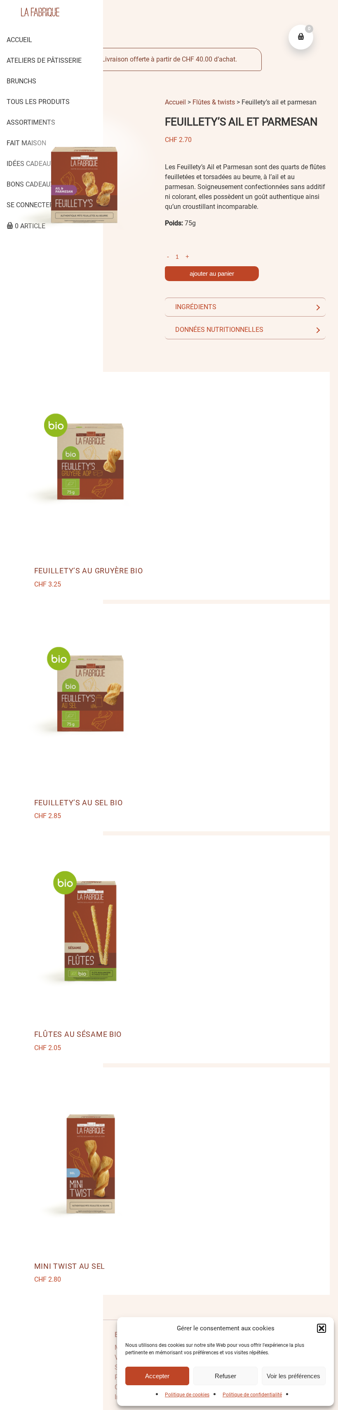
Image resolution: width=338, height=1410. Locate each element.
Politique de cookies (187, 1395)
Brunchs (21, 81)
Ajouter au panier (212, 273)
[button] (321, 1328)
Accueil (19, 40)
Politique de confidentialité (252, 1395)
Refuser (225, 1375)
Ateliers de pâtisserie (44, 60)
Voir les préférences (293, 1375)
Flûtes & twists (213, 102)
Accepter (157, 1375)
